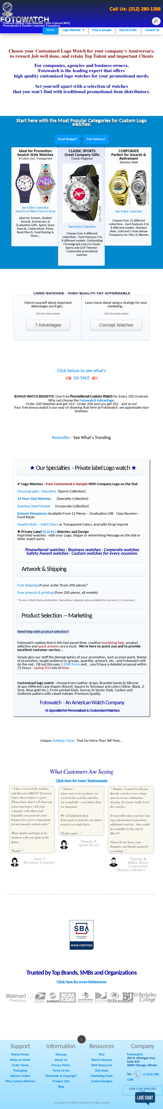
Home (50, 30)
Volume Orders (20, 1076)
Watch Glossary (101, 1060)
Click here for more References (81, 982)
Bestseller (61, 438)
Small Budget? (67, 139)
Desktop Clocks (63, 741)
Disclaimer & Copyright (61, 1076)
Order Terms (20, 1065)
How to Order (128, 30)
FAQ (101, 1054)
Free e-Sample (101, 30)
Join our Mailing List (142, 1090)
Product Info (61, 1081)
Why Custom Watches (20, 1081)
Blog (61, 1086)
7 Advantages (48, 324)
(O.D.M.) (49, 532)
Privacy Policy (60, 1065)
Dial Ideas (101, 1070)
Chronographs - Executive (36, 491)
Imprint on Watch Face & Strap (35, 211)
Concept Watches (116, 324)
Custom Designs (101, 1081)
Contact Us (152, 30)
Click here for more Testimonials (82, 781)
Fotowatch (135, 1054)
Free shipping (27, 585)
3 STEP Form (70, 664)
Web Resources (101, 1065)
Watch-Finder (20, 1054)
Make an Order (20, 1060)
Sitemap (61, 1054)
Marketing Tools (102, 1076)
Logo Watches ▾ (73, 30)
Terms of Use (61, 1070)
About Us (61, 1060)
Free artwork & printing (35, 593)
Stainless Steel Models (33, 506)
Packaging (20, 1070)
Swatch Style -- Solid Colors (37, 525)
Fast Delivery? (96, 139)
